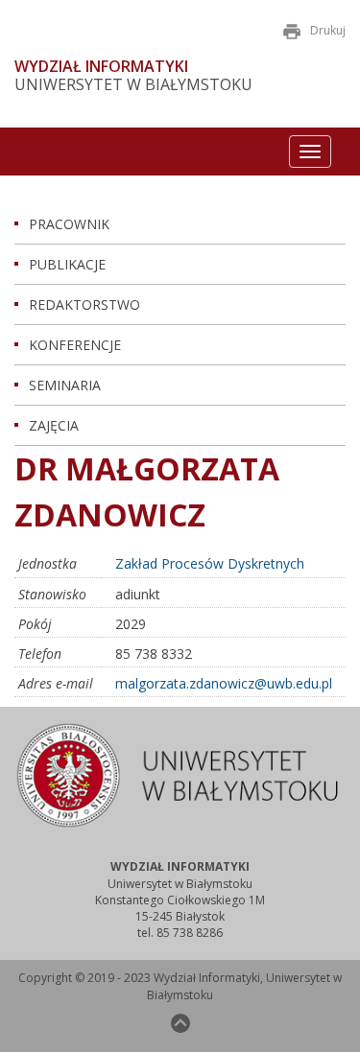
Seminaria (65, 385)
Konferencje (75, 345)
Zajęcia (54, 425)
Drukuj (328, 30)
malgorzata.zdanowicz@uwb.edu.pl (223, 683)
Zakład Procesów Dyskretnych (209, 563)
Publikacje (67, 264)
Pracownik (69, 224)
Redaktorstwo (84, 304)
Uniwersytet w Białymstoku (133, 85)
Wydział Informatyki (101, 67)
